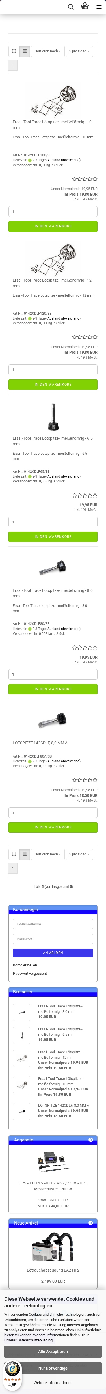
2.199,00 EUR (53, 1281)
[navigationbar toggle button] (99, 7)
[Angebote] (90, 1140)
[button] (14, 51)
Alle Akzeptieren (53, 1351)
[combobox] (48, 51)
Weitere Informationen (53, 1382)
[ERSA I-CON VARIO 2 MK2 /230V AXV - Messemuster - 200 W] (53, 1161)
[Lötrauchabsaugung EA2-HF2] (53, 1246)
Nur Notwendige (53, 1368)
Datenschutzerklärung (35, 1340)
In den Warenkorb (53, 226)
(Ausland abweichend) (63, 160)
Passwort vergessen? (30, 973)
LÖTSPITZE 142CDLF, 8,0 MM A (40, 743)
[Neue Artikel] (90, 1223)
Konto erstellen (25, 965)
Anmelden (53, 953)
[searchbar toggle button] (71, 7)
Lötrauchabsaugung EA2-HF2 (53, 1270)
